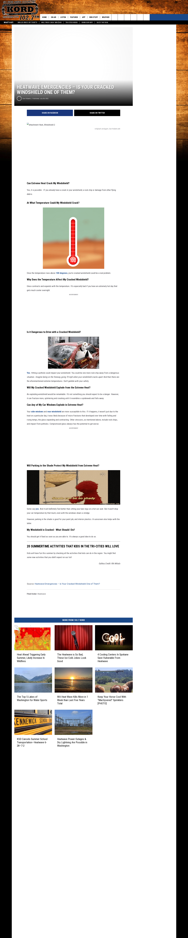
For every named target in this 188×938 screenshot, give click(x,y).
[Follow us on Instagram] (134, 17)
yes (37, 509)
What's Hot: (9, 22)
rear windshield (54, 411)
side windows (37, 411)
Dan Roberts (27, 98)
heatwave (42, 594)
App (83, 17)
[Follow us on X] (140, 17)
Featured (74, 17)
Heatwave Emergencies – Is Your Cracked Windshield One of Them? (67, 584)
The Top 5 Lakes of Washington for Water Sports (32, 698)
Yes (28, 373)
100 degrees (61, 273)
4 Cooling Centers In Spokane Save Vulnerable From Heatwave (113, 658)
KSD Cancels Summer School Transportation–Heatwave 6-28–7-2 (32, 742)
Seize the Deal (102, 22)
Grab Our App (87, 22)
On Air (53, 17)
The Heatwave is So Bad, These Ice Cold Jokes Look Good (71, 658)
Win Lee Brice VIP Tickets (27, 22)
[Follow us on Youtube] (146, 17)
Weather (105, 17)
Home (44, 17)
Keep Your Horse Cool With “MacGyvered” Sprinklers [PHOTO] (112, 700)
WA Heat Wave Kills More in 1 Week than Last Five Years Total (72, 700)
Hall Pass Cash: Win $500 (51, 22)
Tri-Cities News (71, 22)
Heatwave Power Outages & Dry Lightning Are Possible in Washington (72, 742)
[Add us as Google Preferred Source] (121, 17)
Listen (63, 17)
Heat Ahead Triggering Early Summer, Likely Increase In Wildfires (31, 658)
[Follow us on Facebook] (127, 17)
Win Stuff (93, 17)
